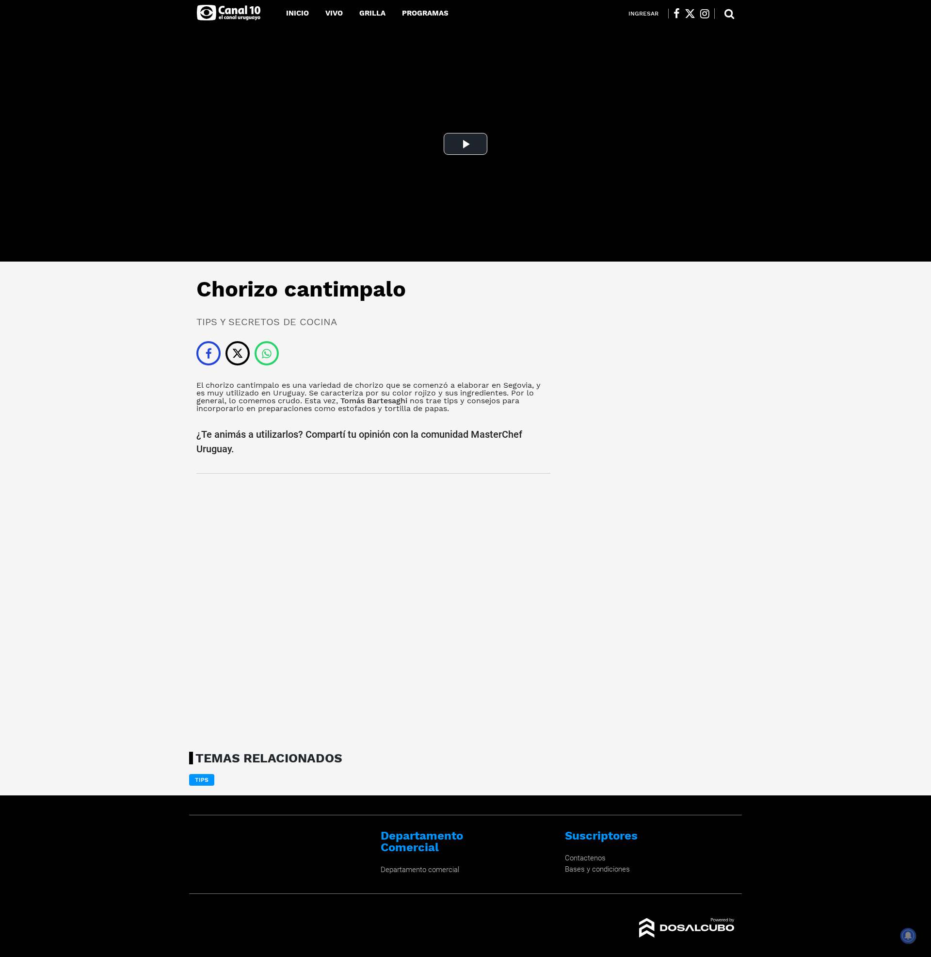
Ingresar (643, 13)
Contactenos (585, 858)
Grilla (372, 13)
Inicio (297, 13)
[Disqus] (373, 609)
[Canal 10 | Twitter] (690, 13)
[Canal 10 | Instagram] (705, 13)
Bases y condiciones (597, 869)
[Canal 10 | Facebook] (676, 13)
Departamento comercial (420, 869)
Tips (202, 779)
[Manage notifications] (908, 935)
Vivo (334, 13)
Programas (425, 13)
